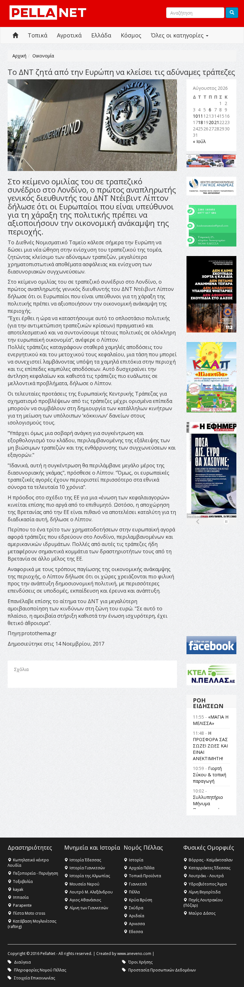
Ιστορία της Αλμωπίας (90, 875)
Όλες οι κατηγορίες (178, 35)
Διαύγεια (22, 962)
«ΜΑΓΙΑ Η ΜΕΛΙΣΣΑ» (210, 720)
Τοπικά (37, 35)
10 (195, 116)
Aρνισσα (137, 923)
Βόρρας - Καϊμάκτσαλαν (211, 860)
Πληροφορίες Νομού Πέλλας (40, 970)
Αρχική (19, 56)
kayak (18, 889)
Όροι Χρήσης (140, 962)
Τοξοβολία (23, 881)
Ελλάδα (101, 35)
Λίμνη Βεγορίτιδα (204, 892)
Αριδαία (136, 915)
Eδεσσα (136, 931)
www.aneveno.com (134, 953)
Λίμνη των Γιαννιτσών (89, 908)
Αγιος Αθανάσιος (85, 900)
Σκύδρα (136, 908)
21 (216, 122)
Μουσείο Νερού (84, 884)
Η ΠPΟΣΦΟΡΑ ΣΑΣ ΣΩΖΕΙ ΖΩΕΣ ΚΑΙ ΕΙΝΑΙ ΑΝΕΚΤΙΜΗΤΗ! (210, 745)
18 (200, 122)
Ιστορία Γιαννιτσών (87, 868)
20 (211, 122)
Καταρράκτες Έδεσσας (209, 868)
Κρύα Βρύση (140, 900)
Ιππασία (21, 897)
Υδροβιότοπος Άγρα (208, 884)
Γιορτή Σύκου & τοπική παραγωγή (209, 774)
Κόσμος (131, 35)
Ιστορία (136, 860)
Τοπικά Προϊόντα (145, 875)
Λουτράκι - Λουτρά (206, 875)
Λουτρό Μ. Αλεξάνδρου (91, 892)
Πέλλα (134, 892)
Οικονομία (43, 56)
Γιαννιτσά (138, 884)
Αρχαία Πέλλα (141, 868)
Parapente (22, 905)
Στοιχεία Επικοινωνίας (34, 978)
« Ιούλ (199, 141)
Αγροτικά (69, 35)
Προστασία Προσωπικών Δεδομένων (162, 970)
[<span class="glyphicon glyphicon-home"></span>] (15, 35)
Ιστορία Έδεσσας (85, 860)
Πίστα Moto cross (29, 913)
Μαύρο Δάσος (202, 913)
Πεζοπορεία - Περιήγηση (35, 873)
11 (200, 116)
